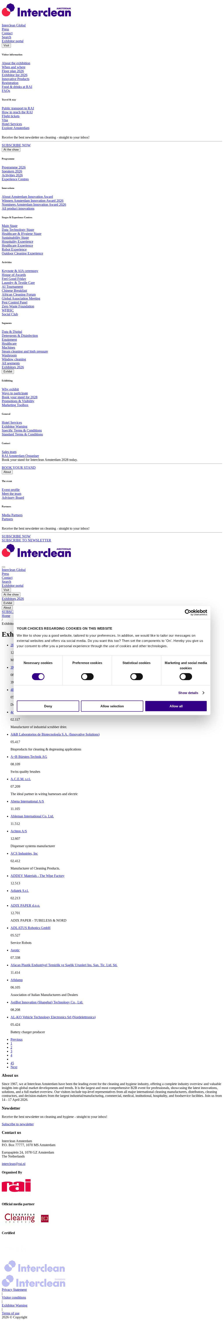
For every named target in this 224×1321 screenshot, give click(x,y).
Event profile (11, 490)
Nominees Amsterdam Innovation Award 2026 (34, 204)
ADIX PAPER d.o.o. (25, 905)
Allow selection (112, 706)
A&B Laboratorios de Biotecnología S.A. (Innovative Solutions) (55, 734)
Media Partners (12, 515)
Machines (8, 347)
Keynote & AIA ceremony (20, 271)
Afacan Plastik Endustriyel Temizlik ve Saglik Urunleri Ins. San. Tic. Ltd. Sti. (63, 965)
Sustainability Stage (15, 237)
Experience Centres (15, 179)
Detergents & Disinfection (20, 335)
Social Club (10, 314)
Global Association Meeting (21, 298)
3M (12, 667)
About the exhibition (16, 63)
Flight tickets (10, 116)
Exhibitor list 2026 (14, 75)
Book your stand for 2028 (19, 397)
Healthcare (9, 343)
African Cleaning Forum (19, 294)
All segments (11, 363)
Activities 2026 (12, 175)
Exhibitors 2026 (13, 367)
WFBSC (8, 310)
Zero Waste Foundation (18, 306)
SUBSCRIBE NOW (16, 145)
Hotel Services (12, 124)
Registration (10, 83)
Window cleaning (14, 359)
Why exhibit (10, 389)
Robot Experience (14, 249)
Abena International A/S (27, 801)
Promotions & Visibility (18, 401)
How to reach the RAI (17, 112)
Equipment (9, 339)
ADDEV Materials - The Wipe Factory (37, 876)
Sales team (9, 452)
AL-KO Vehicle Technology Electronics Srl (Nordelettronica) (53, 1017)
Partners (7, 519)
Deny (48, 706)
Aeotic (15, 950)
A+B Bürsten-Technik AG (28, 757)
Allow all (176, 706)
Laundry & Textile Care (18, 283)
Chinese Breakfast (14, 290)
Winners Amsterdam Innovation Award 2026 (32, 200)
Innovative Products (15, 79)
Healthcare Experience (17, 245)
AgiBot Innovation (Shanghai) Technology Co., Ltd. (46, 1002)
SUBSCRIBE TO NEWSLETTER (26, 540)
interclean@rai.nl (13, 1164)
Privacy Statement (14, 1289)
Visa (5, 120)
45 (12, 1063)
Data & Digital (12, 332)
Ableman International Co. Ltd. (32, 816)
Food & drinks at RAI (17, 87)
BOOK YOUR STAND (19, 467)
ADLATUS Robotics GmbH (30, 928)
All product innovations (18, 208)
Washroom (9, 355)
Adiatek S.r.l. (19, 890)
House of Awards (14, 275)
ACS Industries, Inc (24, 853)
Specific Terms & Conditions (22, 430)
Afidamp (16, 980)
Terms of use (10, 1313)
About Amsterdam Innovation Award (27, 197)
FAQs (6, 91)
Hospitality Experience (17, 241)
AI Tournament (12, 286)
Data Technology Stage (18, 230)
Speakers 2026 (12, 171)
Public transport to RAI (18, 108)
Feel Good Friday (14, 279)
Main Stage (10, 226)
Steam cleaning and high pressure (25, 351)
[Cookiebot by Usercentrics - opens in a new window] (188, 612)
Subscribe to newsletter (18, 1124)
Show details (188, 693)
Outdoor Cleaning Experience (22, 253)
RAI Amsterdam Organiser (20, 456)
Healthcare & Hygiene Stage (21, 233)
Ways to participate (15, 393)
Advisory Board (13, 497)
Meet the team (11, 493)
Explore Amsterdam (15, 128)
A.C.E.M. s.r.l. (20, 779)
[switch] (87, 676)
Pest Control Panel (14, 302)
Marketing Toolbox (15, 405)
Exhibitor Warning (14, 426)
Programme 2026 (14, 167)
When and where (13, 67)
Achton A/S (18, 831)
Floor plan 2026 (13, 71)
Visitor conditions (14, 1297)
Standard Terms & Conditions (22, 434)
